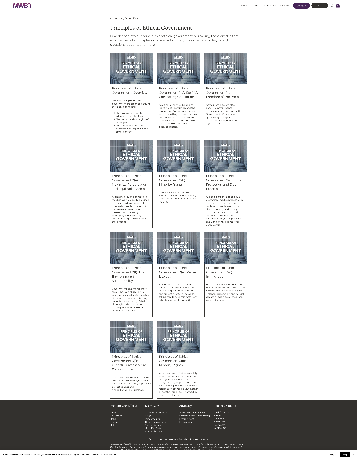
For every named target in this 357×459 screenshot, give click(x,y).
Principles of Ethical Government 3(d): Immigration (221, 272)
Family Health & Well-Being (194, 415)
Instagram (219, 421)
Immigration (186, 422)
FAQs (148, 415)
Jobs (113, 419)
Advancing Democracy (192, 412)
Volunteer (116, 415)
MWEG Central (222, 412)
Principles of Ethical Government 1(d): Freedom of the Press (222, 92)
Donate (115, 422)
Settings (332, 454)
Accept (345, 454)
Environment (186, 419)
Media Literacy (153, 425)
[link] (338, 5)
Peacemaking (153, 419)
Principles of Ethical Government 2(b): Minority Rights (174, 180)
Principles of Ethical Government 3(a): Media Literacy (177, 272)
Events (217, 415)
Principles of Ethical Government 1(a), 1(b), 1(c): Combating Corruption (178, 92)
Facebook (219, 418)
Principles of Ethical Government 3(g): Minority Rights (174, 361)
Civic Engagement (155, 422)
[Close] (353, 454)
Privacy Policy (110, 454)
